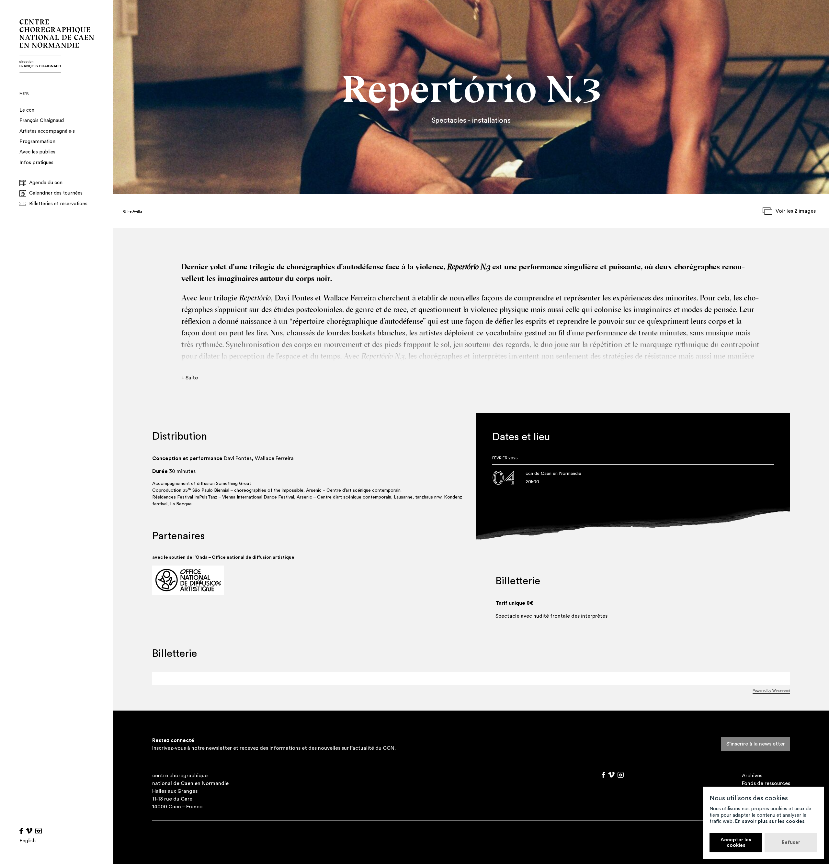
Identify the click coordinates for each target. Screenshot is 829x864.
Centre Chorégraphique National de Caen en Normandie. (56, 46)
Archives (752, 775)
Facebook (21, 831)
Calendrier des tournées (56, 193)
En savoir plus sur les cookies (770, 821)
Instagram (38, 831)
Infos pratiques (36, 162)
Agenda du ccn (45, 182)
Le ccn (26, 110)
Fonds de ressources (766, 783)
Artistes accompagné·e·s (47, 131)
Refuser (791, 842)
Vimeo (29, 831)
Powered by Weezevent (771, 690)
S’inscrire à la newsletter (755, 743)
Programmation (37, 141)
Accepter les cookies (736, 842)
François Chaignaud (41, 120)
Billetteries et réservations (58, 203)
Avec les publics (37, 152)
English (27, 840)
